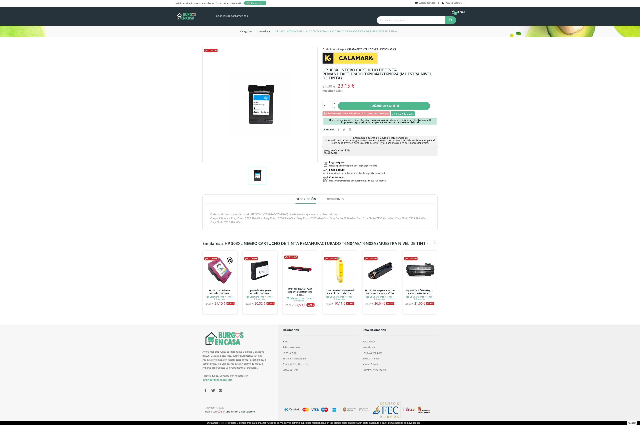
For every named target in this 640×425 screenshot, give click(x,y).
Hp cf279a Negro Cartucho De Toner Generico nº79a (380, 292)
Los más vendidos (372, 352)
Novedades (368, 347)
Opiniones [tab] (335, 199)
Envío (285, 341)
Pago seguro (289, 352)
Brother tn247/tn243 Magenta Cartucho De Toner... (300, 291)
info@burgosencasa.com (217, 379)
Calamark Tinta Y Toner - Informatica (221, 298)
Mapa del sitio (290, 369)
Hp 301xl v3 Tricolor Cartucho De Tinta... (220, 292)
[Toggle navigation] (211, 16)
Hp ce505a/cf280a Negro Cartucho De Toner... (419, 292)
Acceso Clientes (371, 358)
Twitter (213, 391)
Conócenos (257, 3)
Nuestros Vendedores (374, 369)
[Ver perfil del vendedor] (350, 57)
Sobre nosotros (291, 347)
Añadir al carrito (385, 106)
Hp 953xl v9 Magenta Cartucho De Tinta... (259, 292)
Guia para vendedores (294, 358)
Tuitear (344, 129)
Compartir (338, 129)
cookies (223, 422)
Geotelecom (248, 411)
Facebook (205, 391)
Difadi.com (232, 411)
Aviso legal (368, 341)
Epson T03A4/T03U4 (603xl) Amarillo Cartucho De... (340, 292)
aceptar (632, 422)
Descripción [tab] (306, 199)
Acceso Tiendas (371, 364)
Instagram (221, 391)
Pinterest (350, 129)
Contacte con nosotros (295, 364)
